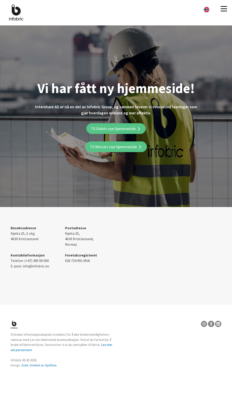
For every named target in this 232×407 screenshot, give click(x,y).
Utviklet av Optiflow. (43, 365)
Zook (24, 365)
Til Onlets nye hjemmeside (114, 128)
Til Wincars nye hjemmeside (114, 146)
